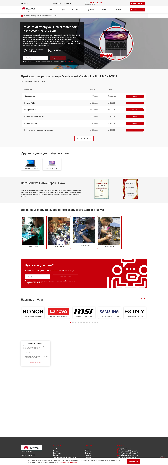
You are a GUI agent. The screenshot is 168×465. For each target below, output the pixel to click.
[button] (141, 299)
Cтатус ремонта (137, 3)
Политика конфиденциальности (69, 462)
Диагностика (29, 96)
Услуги (50, 10)
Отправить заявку (58, 58)
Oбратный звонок (137, 10)
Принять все (133, 461)
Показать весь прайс (84, 138)
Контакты (119, 10)
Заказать (135, 96)
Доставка (91, 10)
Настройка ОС (30, 110)
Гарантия (75, 10)
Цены (63, 10)
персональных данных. (70, 61)
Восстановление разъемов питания (38, 130)
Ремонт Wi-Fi (29, 103)
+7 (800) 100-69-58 (93, 3)
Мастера (104, 10)
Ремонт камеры (30, 123)
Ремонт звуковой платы (34, 116)
